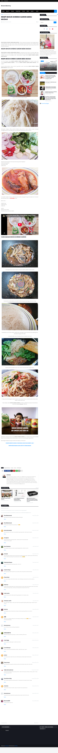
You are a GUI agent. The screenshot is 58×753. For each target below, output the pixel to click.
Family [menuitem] (32, 11)
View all (37, 487)
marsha (6, 686)
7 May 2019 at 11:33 (35, 577)
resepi (12, 467)
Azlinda (9, 475)
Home (2, 0)
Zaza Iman (7, 662)
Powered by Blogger (45, 103)
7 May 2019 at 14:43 (35, 616)
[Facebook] (44, 29)
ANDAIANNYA (7, 632)
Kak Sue (6, 584)
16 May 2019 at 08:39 (35, 669)
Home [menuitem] (3, 11)
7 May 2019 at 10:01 (35, 546)
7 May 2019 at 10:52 (35, 562)
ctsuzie (6, 554)
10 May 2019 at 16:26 (35, 640)
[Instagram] (50, 29)
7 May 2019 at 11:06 (35, 569)
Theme (16, 745)
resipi (15, 467)
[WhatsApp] (17, 471)
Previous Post (4, 722)
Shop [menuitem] (37, 11)
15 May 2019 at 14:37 (35, 655)
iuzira (5, 655)
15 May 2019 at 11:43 (35, 647)
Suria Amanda (8, 530)
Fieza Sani (6, 577)
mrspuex (6, 537)
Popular (42, 72)
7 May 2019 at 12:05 (35, 584)
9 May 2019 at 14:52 (35, 632)
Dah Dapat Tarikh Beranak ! (50, 82)
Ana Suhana (7, 546)
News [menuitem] (28, 11)
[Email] (19, 471)
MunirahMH (7, 700)
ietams (6, 609)
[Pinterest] (14, 471)
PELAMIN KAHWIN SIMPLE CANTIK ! (5, 499)
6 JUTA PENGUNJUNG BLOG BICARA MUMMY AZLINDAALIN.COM (19, 499)
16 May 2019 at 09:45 (35, 678)
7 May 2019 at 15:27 (35, 625)
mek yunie (6, 593)
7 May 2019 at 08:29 (35, 530)
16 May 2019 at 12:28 (35, 685)
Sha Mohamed (8, 515)
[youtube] (52, 29)
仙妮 (5, 616)
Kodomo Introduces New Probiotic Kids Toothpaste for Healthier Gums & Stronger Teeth (50, 77)
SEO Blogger (19, 467)
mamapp (6, 640)
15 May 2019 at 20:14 (35, 662)
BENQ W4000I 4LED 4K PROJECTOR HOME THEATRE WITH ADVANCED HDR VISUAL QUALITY (32, 500)
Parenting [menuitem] (18, 11)
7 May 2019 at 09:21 (35, 537)
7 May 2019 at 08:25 (35, 515)
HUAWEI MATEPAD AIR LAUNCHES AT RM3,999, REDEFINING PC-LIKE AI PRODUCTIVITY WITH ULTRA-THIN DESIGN (48, 65)
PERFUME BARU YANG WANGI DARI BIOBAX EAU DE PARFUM (50, 87)
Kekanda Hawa (8, 562)
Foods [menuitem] (23, 11)
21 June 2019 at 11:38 (35, 700)
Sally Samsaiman (8, 670)
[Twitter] (11, 471)
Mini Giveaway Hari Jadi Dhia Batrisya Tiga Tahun (51, 92)
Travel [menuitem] (12, 11)
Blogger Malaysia (7, 14)
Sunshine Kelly (8, 678)
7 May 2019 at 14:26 (35, 609)
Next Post (36, 722)
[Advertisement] (19, 33)
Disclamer (6, 0)
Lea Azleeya (7, 647)
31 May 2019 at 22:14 (35, 693)
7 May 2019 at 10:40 (35, 553)
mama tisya (7, 570)
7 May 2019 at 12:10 (35, 593)
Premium (7, 745)
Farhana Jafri (7, 600)
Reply (5, 519)
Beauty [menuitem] (7, 11)
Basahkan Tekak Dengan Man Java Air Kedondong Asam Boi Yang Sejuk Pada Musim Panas (50, 98)
